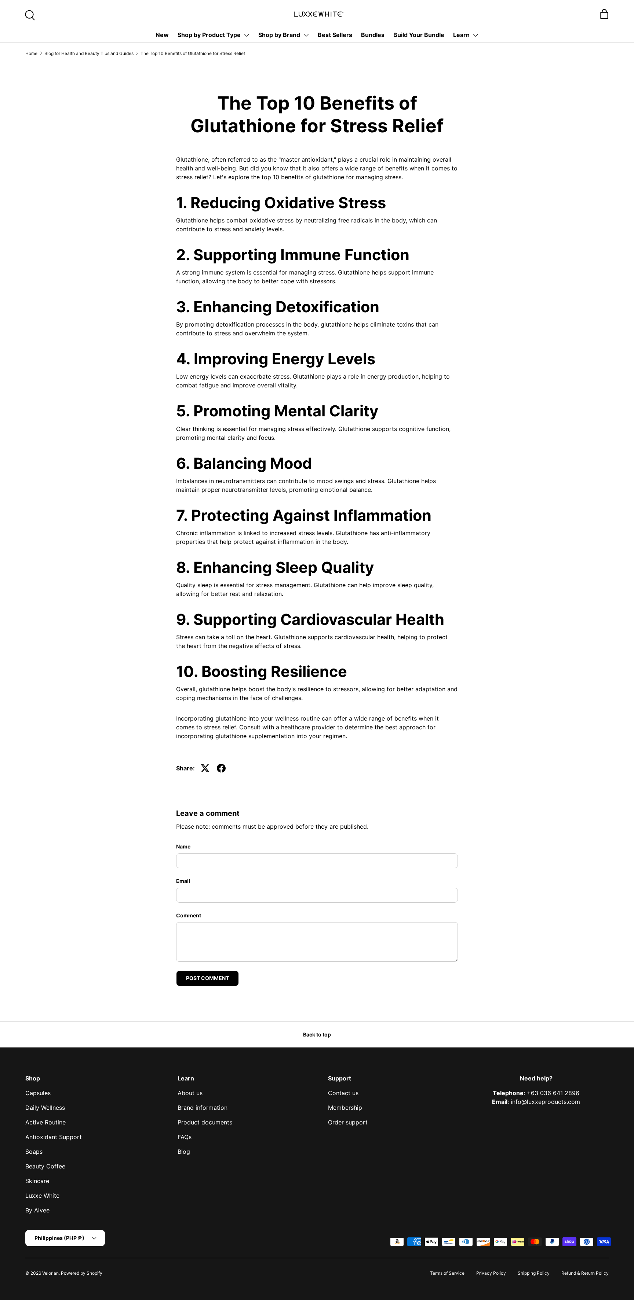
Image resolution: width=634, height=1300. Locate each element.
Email (183, 881)
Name (183, 846)
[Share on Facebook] (221, 768)
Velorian (50, 1273)
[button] (604, 14)
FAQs (185, 1137)
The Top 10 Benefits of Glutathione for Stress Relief (193, 53)
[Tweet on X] (205, 768)
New (162, 34)
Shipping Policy (534, 1273)
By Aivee (37, 1210)
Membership (345, 1107)
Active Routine (45, 1122)
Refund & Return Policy (585, 1273)
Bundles (373, 34)
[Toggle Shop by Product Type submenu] (246, 35)
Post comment (207, 978)
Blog (184, 1151)
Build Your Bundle (418, 34)
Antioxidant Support (53, 1137)
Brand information (202, 1107)
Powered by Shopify (81, 1273)
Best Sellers (335, 34)
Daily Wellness (45, 1107)
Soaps (34, 1151)
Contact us (343, 1093)
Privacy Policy (491, 1273)
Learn (461, 34)
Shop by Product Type (209, 34)
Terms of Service (447, 1273)
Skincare (37, 1181)
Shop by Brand (279, 34)
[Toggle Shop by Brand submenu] (306, 35)
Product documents (205, 1122)
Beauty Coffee (45, 1166)
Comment (188, 915)
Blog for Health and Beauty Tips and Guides (89, 53)
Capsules (38, 1093)
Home (31, 53)
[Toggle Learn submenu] (475, 35)
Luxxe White (42, 1195)
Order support (348, 1122)
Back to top (317, 1034)
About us (190, 1093)
